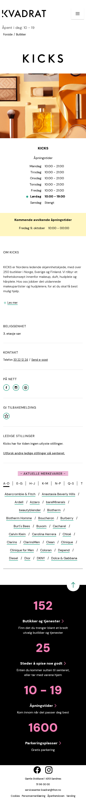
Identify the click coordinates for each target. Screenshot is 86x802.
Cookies (15, 796)
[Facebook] (6, 387)
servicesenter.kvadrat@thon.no (43, 790)
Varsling (70, 796)
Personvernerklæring (33, 796)
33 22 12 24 (20, 360)
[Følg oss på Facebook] (37, 770)
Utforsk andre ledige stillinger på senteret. (34, 453)
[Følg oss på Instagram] (49, 770)
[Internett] (25, 387)
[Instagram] (16, 387)
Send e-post (39, 360)
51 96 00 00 (43, 784)
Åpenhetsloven (55, 796)
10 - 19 (18, 27)
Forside (8, 34)
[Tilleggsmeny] (77, 13)
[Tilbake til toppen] (73, 584)
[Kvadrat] (24, 13)
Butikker (21, 34)
